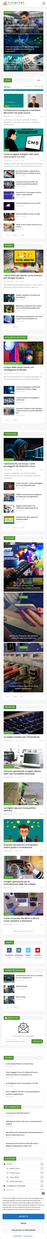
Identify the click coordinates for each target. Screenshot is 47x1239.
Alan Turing (20, 997)
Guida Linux (15, 1173)
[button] (43, 1193)
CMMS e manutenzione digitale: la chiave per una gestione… (29, 495)
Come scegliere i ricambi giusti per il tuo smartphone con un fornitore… (33, 65)
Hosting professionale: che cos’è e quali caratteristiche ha (29, 317)
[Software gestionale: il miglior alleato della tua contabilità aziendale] (23, 756)
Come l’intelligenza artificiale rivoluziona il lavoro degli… (28, 388)
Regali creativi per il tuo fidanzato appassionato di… (27, 507)
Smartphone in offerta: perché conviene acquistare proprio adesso (20, 28)
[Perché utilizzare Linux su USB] (9, 217)
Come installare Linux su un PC (28, 203)
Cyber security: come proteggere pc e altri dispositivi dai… (29, 484)
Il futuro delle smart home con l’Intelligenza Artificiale (19, 368)
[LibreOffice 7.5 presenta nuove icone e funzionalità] (9, 195)
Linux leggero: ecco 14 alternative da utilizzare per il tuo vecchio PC (22, 1073)
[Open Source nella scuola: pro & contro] (9, 228)
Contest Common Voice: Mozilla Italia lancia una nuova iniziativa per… (29, 410)
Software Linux (16, 1181)
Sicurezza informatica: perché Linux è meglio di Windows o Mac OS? (22, 1144)
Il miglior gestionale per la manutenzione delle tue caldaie (20, 882)
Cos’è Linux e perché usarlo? (18, 1113)
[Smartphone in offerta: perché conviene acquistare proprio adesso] (23, 22)
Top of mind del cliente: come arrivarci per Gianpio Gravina (23, 276)
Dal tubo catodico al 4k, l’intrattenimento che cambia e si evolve (23, 587)
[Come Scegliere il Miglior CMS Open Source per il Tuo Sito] (23, 140)
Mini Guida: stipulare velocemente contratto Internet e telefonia (23, 637)
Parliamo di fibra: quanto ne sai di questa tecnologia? (23, 687)
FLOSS (7, 106)
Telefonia (8, 12)
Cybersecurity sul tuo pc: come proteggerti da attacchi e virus (19, 465)
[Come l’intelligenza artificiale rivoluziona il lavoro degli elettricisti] (9, 390)
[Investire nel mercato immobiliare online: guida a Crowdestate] (23, 830)
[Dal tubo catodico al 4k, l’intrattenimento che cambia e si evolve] (23, 567)
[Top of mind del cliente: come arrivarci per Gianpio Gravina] (23, 261)
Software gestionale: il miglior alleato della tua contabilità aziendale (22, 772)
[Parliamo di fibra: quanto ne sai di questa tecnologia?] (23, 668)
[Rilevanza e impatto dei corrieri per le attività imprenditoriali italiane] (9, 309)
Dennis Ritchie (21, 986)
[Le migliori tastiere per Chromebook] (23, 722)
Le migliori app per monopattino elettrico (20, 809)
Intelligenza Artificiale (13, 363)
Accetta (23, 1216)
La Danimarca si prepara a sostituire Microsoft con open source (22, 111)
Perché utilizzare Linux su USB (28, 214)
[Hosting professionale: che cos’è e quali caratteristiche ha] (9, 319)
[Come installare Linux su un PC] (9, 206)
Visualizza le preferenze (24, 1230)
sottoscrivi (37, 1041)
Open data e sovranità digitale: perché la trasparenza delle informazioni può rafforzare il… (22, 49)
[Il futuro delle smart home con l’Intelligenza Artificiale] (23, 353)
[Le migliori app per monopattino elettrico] (23, 793)
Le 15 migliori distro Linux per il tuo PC (22, 1083)
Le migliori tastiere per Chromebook (22, 737)
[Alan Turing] (9, 1000)
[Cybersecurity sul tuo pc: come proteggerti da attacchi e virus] (23, 449)
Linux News (14, 1177)
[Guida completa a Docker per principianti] (9, 298)
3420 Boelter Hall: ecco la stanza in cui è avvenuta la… (29, 976)
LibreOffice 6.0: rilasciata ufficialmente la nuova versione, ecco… (24, 1133)
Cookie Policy (17, 1236)
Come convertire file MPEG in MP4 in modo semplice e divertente (21, 919)
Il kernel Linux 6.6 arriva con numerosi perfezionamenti (27, 183)
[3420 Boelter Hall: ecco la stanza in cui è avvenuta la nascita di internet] (9, 978)
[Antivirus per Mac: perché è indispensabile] (9, 520)
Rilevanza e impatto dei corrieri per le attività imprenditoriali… (28, 307)
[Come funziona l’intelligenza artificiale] (9, 401)
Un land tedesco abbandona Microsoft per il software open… (29, 172)
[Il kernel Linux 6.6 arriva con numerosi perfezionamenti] (9, 185)
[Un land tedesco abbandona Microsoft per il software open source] (9, 174)
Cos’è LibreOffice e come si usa (19, 1064)
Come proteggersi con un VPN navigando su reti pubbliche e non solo (12, 66)
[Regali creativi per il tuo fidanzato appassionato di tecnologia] (9, 509)
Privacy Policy (28, 1236)
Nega (23, 1223)
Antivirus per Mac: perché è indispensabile (27, 518)
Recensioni (9, 732)
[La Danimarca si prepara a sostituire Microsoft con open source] (23, 96)
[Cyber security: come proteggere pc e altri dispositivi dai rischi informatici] (9, 486)
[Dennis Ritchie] (9, 989)
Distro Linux (15, 1168)
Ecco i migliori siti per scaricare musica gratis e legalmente (23, 1092)
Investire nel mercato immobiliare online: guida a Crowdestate (21, 846)
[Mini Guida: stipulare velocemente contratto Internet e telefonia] (23, 617)
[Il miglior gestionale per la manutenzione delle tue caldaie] (23, 867)
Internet (8, 271)
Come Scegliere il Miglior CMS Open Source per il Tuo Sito (21, 155)
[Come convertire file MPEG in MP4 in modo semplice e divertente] (23, 904)
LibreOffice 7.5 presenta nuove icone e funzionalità (28, 193)
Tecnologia (9, 459)
